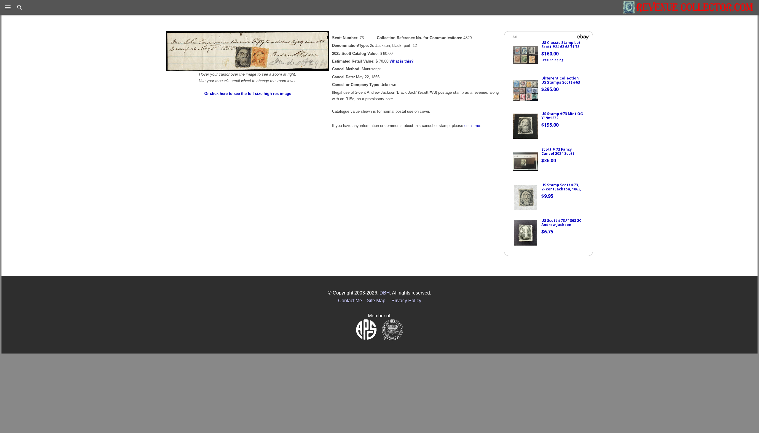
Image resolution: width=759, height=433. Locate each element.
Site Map (376, 300)
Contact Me (350, 300)
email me (472, 125)
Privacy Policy (406, 300)
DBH (385, 292)
